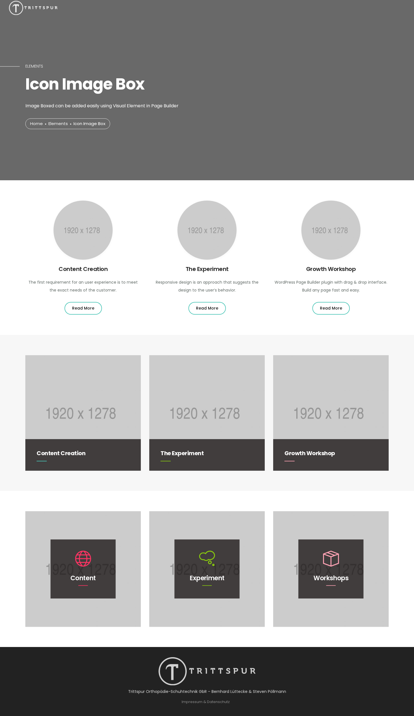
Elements (58, 124)
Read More (83, 308)
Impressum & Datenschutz (206, 701)
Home (36, 124)
